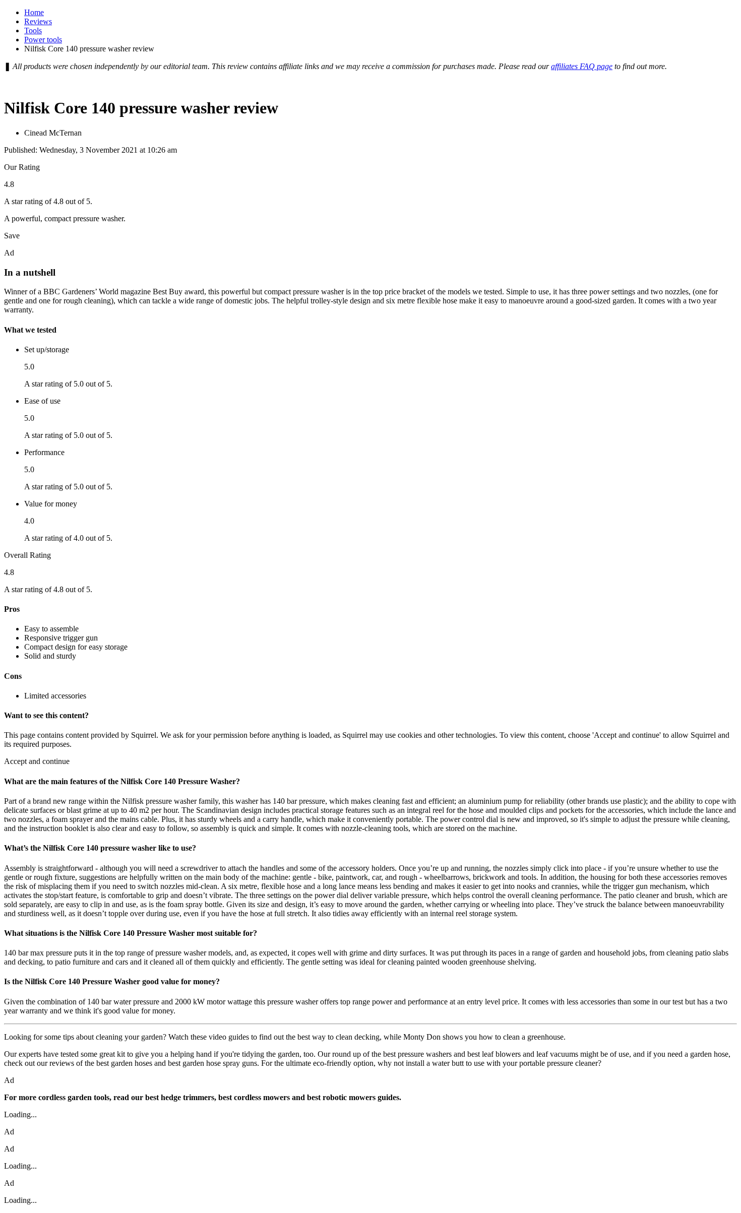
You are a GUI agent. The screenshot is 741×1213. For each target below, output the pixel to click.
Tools (33, 30)
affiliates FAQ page (581, 66)
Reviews (38, 21)
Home (34, 12)
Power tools (43, 39)
